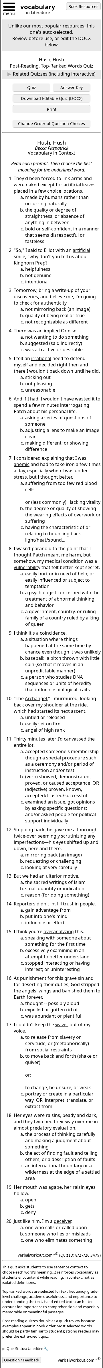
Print (51, 109)
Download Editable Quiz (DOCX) (51, 98)
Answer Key (71, 87)
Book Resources (83, 6)
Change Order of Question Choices (51, 123)
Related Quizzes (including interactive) (54, 74)
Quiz (31, 87)
